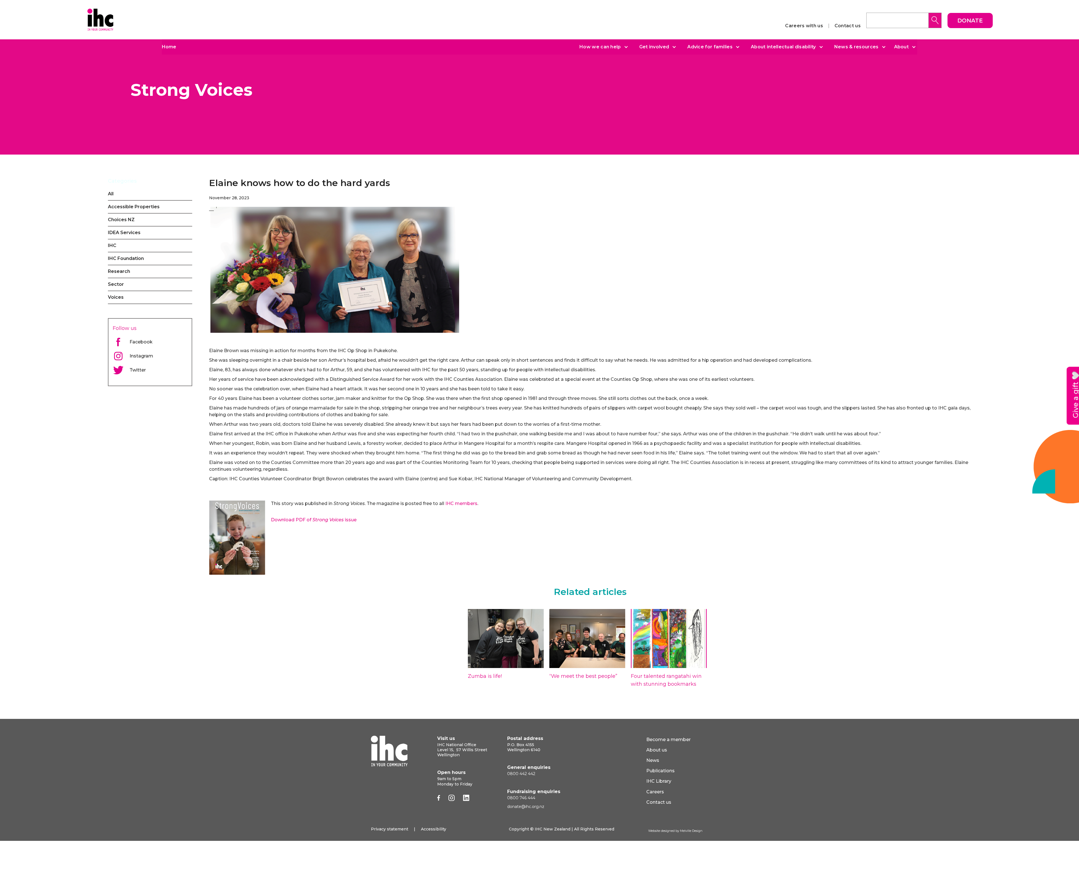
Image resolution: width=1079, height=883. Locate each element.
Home (169, 46)
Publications (660, 770)
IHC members (461, 503)
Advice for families (710, 47)
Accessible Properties (134, 206)
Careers (655, 791)
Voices (116, 297)
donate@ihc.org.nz (525, 806)
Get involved (654, 47)
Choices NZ (121, 219)
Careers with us (804, 26)
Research (119, 271)
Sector (116, 284)
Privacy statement (389, 829)
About (901, 47)
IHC (112, 245)
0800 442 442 (521, 773)
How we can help (600, 47)
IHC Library (658, 781)
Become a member (668, 739)
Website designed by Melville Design (675, 831)
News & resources (856, 47)
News (652, 760)
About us (656, 750)
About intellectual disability (783, 47)
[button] (601, 47)
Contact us (848, 26)
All (111, 193)
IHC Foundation (126, 258)
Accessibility (433, 829)
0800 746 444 (521, 797)
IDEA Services (124, 232)
